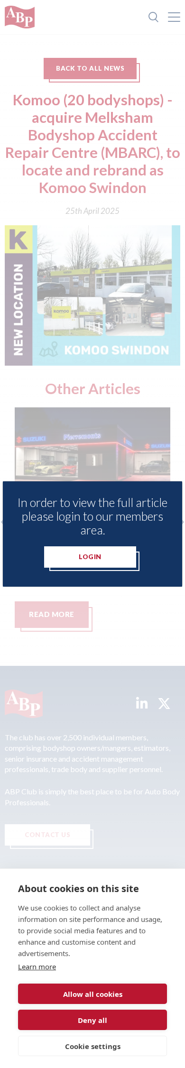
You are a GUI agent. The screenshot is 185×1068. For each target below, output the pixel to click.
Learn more (37, 966)
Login (90, 557)
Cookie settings (92, 1046)
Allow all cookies (92, 994)
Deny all (92, 1020)
